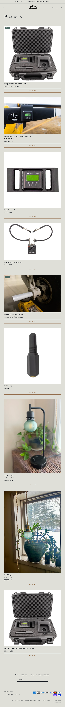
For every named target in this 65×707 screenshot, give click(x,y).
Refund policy (28, 700)
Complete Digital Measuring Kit (15, 84)
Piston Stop (8, 386)
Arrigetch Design (19, 700)
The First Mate (9, 475)
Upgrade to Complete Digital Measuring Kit (19, 648)
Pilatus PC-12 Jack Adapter (13, 315)
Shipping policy (37, 700)
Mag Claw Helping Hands (13, 262)
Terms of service (57, 702)
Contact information (47, 700)
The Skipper (8, 575)
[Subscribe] (46, 680)
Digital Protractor (10, 210)
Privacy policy (57, 700)
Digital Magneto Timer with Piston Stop (17, 136)
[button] (3, 7)
